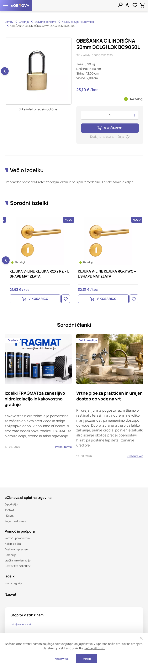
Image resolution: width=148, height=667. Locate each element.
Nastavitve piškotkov (17, 566)
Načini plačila (13, 543)
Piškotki (9, 515)
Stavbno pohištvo (45, 21)
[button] (5, 71)
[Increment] (134, 115)
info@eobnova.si (20, 624)
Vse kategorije (13, 583)
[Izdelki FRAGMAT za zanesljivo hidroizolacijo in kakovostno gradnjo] (38, 399)
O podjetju (11, 504)
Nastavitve (62, 658)
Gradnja (24, 21)
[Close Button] (141, 638)
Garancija (11, 555)
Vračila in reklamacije (17, 560)
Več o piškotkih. (95, 648)
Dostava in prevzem (17, 549)
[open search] (120, 5)
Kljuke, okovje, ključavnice (78, 21)
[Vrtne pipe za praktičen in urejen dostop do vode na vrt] (109, 399)
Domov (9, 21)
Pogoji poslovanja (15, 521)
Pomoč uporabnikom (17, 538)
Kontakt (9, 510)
